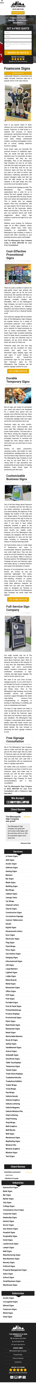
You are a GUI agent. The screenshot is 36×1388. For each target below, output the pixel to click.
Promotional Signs (13, 1017)
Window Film (11, 1145)
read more (11, 838)
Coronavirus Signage (14, 916)
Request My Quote (17, 53)
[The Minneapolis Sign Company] (18, 1328)
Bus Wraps (10, 890)
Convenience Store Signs (13, 1210)
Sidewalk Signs (12, 1055)
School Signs (11, 1051)
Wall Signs (10, 1134)
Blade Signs (11, 882)
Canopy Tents (11, 897)
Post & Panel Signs (13, 1006)
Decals (8, 924)
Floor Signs (10, 950)
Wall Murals (10, 1130)
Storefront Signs (13, 1059)
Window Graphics (13, 1149)
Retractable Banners (14, 1036)
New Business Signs (11, 1259)
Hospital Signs (9, 1232)
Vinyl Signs (7, 1317)
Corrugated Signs (10, 1302)
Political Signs (9, 1266)
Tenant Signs (11, 1070)
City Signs (7, 1202)
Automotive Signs (10, 1187)
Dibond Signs (8, 1305)
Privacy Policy (18, 1354)
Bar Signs (10, 879)
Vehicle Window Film (14, 1111)
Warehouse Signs (13, 1137)
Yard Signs (10, 1156)
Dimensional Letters (14, 931)
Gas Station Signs (13, 954)
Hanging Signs (12, 957)
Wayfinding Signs (13, 1141)
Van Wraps (10, 1092)
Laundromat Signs (10, 1244)
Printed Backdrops (13, 1010)
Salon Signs (8, 1274)
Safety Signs (11, 1044)
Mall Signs (7, 1251)
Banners (9, 875)
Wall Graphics (11, 1126)
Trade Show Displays (14, 1074)
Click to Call (19, 12)
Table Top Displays (13, 1062)
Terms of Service (18, 1358)
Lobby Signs (11, 976)
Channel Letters (12, 905)
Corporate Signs (10, 1214)
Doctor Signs (8, 1225)
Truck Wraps (11, 1089)
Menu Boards (11, 980)
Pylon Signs (10, 1021)
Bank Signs (7, 1191)
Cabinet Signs (11, 894)
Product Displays (13, 1014)
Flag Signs (10, 942)
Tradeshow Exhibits (14, 1081)
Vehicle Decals (12, 1096)
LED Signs (10, 965)
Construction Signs (14, 912)
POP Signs (10, 995)
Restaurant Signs (13, 1029)
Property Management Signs (15, 1270)
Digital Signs (11, 927)
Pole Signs (10, 999)
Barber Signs (8, 1199)
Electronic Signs (12, 939)
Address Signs (12, 867)
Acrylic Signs (11, 864)
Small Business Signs (12, 1281)
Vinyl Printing (11, 1119)
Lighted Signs (11, 972)
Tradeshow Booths (13, 1077)
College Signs (8, 1206)
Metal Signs (11, 984)
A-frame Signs (12, 856)
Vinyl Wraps (10, 1122)
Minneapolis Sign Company (18, 1351)
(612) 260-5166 (18, 9)
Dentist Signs (8, 1221)
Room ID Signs (12, 1040)
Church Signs (11, 909)
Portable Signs (12, 1002)
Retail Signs (11, 1032)
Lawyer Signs (8, 1247)
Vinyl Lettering (12, 1115)
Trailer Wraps (11, 1085)
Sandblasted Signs (13, 1047)
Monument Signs (13, 987)
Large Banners (12, 969)
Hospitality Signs (10, 1236)
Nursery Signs (9, 1262)
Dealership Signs (10, 1217)
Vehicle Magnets (13, 1107)
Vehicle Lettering (13, 1104)
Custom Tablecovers (14, 920)
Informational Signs (14, 961)
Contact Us (18, 1362)
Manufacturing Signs (11, 1255)
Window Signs (11, 1152)
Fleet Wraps (10, 946)
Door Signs (10, 935)
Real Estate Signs (13, 1025)
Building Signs (12, 886)
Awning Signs (11, 871)
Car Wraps (10, 901)
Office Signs (11, 991)
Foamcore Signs (10, 1309)
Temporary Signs (13, 1066)
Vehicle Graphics (13, 1100)
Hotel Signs (8, 1240)
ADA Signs (10, 860)
